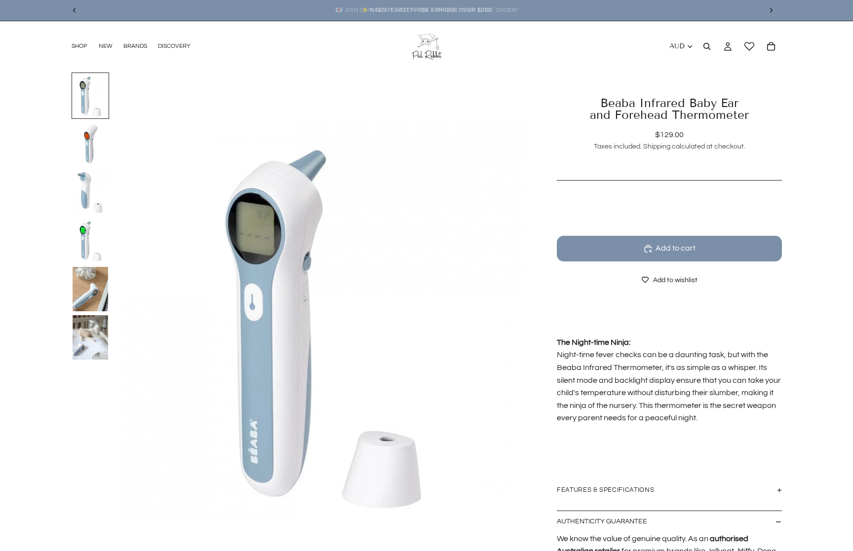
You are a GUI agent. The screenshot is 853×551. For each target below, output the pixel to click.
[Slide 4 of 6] (90, 241)
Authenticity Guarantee (602, 521)
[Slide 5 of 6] (90, 289)
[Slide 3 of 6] (90, 192)
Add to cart (676, 248)
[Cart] (771, 46)
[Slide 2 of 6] (90, 144)
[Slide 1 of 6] (90, 95)
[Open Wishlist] (749, 46)
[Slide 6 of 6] (90, 337)
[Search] (707, 46)
